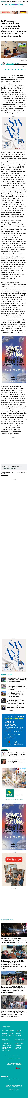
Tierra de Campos (6, 1045)
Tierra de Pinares (6, 1043)
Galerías (18, 1035)
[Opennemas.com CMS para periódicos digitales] (14, 1088)
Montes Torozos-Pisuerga (6, 1048)
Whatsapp (5, 468)
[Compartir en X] (12, 69)
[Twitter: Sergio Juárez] (15, 63)
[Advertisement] (14, 448)
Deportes (4, 1035)
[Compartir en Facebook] (8, 69)
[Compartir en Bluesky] (15, 69)
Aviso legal (18, 1045)
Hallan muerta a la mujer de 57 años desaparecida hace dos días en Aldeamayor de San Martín (16, 754)
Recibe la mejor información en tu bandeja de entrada (14, 472)
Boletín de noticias (18, 1054)
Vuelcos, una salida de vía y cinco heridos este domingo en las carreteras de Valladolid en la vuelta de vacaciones (16, 694)
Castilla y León (22, 1)
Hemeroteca (8, 1054)
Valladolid (8, 1)
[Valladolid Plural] (14, 4)
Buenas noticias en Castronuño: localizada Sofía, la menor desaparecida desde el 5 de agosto (16, 761)
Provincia (14, 1)
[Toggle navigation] (2, 4)
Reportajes (12, 1035)
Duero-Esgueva (6, 1050)
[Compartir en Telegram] (18, 69)
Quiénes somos (19, 1043)
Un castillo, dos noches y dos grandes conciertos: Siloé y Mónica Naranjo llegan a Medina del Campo (14, 940)
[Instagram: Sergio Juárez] (18, 63)
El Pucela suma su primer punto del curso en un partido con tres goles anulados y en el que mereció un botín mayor (17, 687)
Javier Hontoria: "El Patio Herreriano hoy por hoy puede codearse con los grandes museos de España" (16, 708)
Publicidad (11, 1058)
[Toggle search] (25, 4)
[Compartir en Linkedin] (22, 69)
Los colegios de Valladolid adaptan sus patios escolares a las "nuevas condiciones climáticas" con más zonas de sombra (13, 989)
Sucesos (4, 1033)
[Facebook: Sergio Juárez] (17, 63)
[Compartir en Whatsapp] (25, 69)
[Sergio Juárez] (3, 63)
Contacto (17, 1058)
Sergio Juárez (10, 63)
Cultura (11, 1033)
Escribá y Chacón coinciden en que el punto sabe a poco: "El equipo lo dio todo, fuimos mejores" (16, 679)
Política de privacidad (18, 1048)
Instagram (11, 468)
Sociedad (18, 1033)
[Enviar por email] (5, 69)
